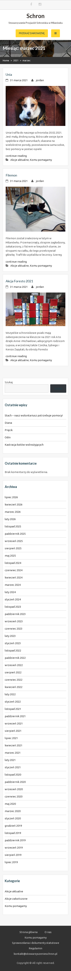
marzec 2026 (13, 511)
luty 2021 (10, 760)
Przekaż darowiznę (32, 33)
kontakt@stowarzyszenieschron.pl (35, 953)
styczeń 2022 (13, 701)
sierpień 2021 (13, 730)
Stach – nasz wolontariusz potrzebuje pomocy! (34, 415)
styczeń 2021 (13, 767)
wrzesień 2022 (14, 665)
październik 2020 (15, 781)
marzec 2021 (13, 752)
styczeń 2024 (13, 599)
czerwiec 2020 (13, 796)
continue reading (16, 155)
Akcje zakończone (16, 898)
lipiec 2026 (11, 497)
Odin (8, 437)
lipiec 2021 (11, 738)
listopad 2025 (13, 526)
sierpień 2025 (13, 548)
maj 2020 (10, 803)
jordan (40, 80)
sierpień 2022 (13, 672)
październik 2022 (15, 657)
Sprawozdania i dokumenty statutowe (35, 942)
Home (6, 60)
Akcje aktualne (19, 159)
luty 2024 (10, 592)
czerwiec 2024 (13, 570)
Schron (36, 15)
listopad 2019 (13, 833)
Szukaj (9, 382)
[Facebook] (31, 4)
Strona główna (28, 932)
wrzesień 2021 (14, 723)
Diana (8, 422)
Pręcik (9, 430)
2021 (15, 60)
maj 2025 (10, 555)
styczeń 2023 (13, 643)
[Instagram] (40, 4)
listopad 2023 (13, 606)
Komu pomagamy (41, 159)
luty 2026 (10, 519)
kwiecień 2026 (13, 504)
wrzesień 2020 (14, 789)
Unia (9, 74)
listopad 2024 (13, 562)
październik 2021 (15, 716)
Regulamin (35, 948)
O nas (48, 932)
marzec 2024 (13, 584)
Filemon (11, 175)
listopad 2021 (13, 708)
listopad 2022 (13, 650)
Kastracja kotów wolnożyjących (24, 444)
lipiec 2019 (11, 862)
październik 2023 (15, 614)
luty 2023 (10, 635)
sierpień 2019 (13, 854)
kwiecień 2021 (13, 745)
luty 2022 (10, 694)
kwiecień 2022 (13, 687)
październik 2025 (15, 533)
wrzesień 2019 (14, 847)
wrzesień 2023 (14, 621)
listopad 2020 (13, 774)
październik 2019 (15, 840)
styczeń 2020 (13, 818)
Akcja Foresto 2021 (19, 281)
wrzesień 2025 (14, 541)
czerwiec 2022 (13, 679)
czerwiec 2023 (13, 628)
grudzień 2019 (13, 825)
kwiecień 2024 (13, 577)
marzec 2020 (13, 811)
